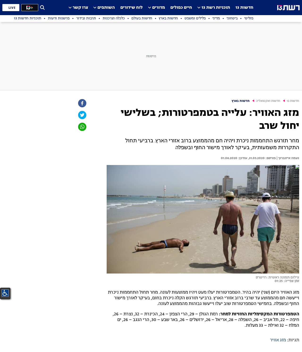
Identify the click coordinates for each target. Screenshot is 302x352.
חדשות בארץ (241, 101)
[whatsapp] (81, 127)
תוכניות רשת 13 (215, 7)
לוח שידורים (131, 7)
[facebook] (81, 103)
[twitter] (81, 115)
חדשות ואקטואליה (268, 101)
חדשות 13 (244, 7)
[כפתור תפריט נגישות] (5, 292)
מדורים (158, 7)
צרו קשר (80, 7)
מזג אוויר (278, 340)
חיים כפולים (181, 7)
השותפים (106, 7)
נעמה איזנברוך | (287, 158)
